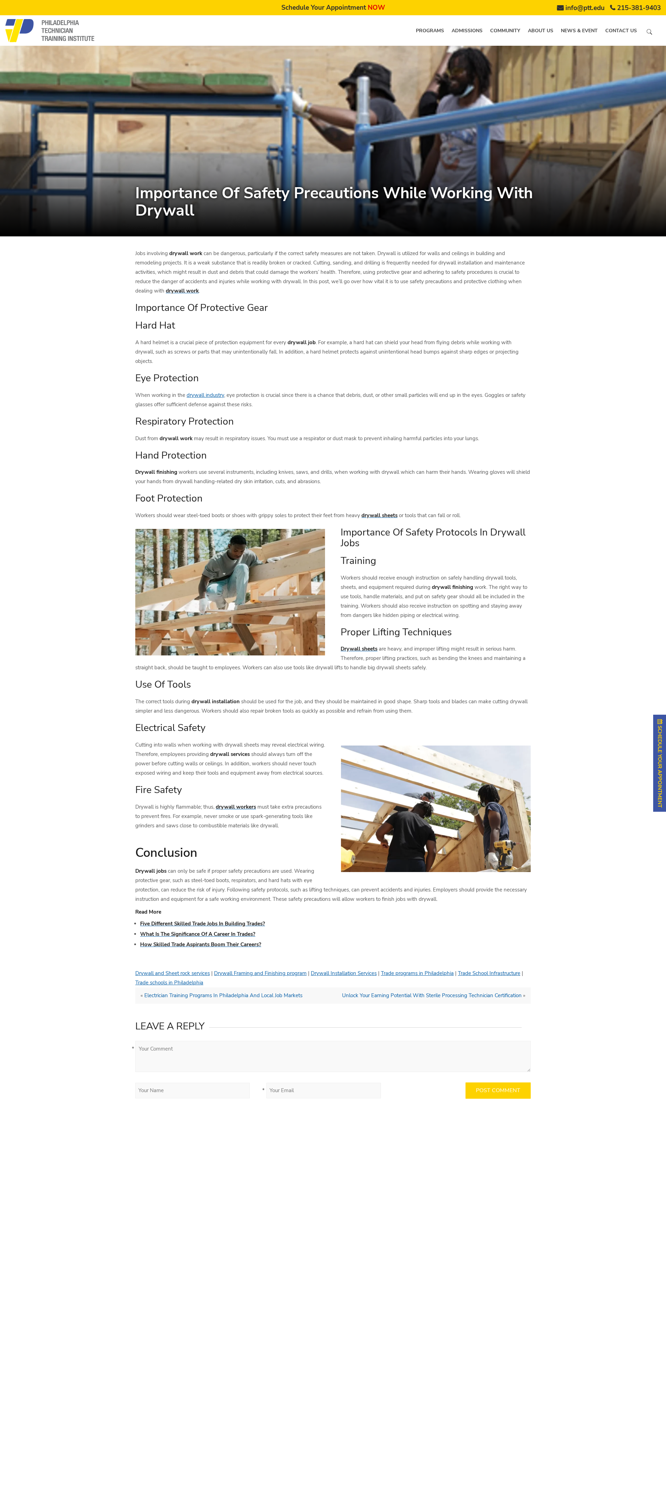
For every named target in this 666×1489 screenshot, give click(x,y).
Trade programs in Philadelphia (417, 973)
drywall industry (205, 395)
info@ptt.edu (585, 7)
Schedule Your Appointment (333, 7)
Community (505, 30)
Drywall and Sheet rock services (172, 973)
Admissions (467, 30)
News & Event (579, 30)
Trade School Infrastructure (489, 973)
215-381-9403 (639, 7)
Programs (430, 30)
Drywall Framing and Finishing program (260, 973)
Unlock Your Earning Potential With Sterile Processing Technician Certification (432, 995)
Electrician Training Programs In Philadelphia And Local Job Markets (223, 995)
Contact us (621, 30)
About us (540, 30)
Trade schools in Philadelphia (169, 982)
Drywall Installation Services (344, 973)
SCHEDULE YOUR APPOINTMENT (659, 766)
